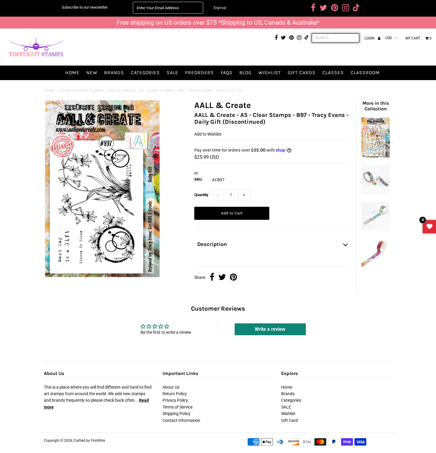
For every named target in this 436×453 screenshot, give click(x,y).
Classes (333, 72)
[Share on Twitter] (222, 277)
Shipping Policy (176, 413)
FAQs (227, 72)
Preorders (199, 72)
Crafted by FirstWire (89, 440)
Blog (245, 72)
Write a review (270, 329)
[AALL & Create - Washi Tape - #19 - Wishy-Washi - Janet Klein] (375, 265)
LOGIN (370, 38)
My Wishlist (429, 226)
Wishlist (269, 72)
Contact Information (181, 420)
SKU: (198, 179)
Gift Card (289, 420)
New (91, 72)
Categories (145, 72)
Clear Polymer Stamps (81, 91)
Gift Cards (302, 72)
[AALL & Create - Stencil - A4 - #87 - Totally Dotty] (375, 156)
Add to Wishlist (208, 134)
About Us (171, 387)
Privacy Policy (175, 400)
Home (72, 72)
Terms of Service (177, 407)
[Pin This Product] (233, 277)
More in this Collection (375, 106)
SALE (172, 72)
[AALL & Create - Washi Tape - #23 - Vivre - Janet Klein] (375, 228)
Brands (114, 72)
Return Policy (175, 393)
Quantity (201, 195)
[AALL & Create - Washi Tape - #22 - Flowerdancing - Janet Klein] (375, 192)
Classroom (365, 72)
